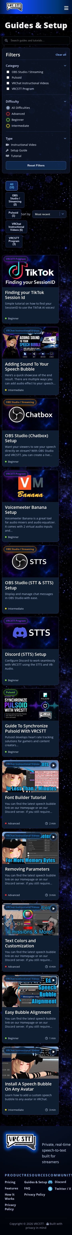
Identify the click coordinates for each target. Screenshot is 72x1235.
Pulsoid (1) (13, 214)
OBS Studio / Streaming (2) (15, 200)
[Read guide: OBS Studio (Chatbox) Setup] (30, 432)
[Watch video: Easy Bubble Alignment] (30, 1009)
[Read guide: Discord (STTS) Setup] (30, 651)
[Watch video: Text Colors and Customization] (30, 937)
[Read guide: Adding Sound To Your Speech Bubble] (30, 361)
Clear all (61, 54)
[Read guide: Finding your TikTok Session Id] (30, 289)
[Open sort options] (62, 214)
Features (11, 1188)
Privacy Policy (34, 1194)
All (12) (12, 186)
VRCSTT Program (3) (14, 241)
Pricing (10, 1182)
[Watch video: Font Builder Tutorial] (30, 794)
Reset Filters (36, 165)
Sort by (25, 214)
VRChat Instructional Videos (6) (16, 226)
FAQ (27, 1188)
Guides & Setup (35, 1182)
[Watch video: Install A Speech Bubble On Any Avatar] (30, 1081)
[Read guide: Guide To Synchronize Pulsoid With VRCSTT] (30, 723)
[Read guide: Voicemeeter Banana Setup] (30, 506)
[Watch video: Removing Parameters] (30, 866)
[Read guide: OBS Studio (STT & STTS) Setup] (30, 579)
